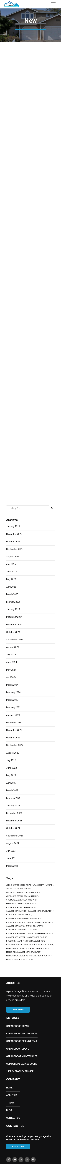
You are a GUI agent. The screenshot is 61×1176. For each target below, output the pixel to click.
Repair (17, 339)
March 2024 (12, 685)
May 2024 (11, 670)
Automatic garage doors (18, 889)
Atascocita (38, 885)
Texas (30, 960)
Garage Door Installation (21, 1033)
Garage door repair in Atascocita (21, 930)
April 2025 (11, 587)
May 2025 (11, 579)
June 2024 (11, 662)
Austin (49, 885)
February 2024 (13, 692)
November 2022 (14, 730)
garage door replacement (39, 934)
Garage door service (15, 937)
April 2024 (11, 677)
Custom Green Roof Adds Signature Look (27, 135)
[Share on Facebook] (8, 101)
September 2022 (14, 745)
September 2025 (14, 549)
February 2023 (13, 707)
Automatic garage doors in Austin (22, 892)
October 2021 (13, 828)
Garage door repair (34, 926)
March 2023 (12, 700)
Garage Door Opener (18, 1049)
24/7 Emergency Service (19, 1071)
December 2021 (14, 813)
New (35, 57)
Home (9, 1087)
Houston (10, 941)
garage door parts (15, 926)
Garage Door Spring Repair (22, 1041)
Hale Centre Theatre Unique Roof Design (27, 260)
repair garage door (15, 948)
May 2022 (11, 775)
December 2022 (14, 722)
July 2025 (11, 564)
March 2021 (12, 866)
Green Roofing (14, 119)
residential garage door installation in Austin (28, 956)
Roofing (18, 245)
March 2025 (12, 594)
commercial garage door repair (21, 900)
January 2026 (13, 526)
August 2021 (12, 843)
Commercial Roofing (17, 57)
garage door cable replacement (21, 908)
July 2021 (11, 851)
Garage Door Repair (17, 1026)
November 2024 (14, 624)
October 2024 (13, 632)
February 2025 (13, 602)
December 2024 (14, 617)
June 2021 (11, 858)
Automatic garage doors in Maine (22, 896)
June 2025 (11, 571)
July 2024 (11, 654)
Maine (19, 941)
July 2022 (11, 760)
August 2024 (12, 647)
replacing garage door (36, 948)
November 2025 (14, 534)
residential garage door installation (23, 952)
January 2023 (13, 715)
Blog (9, 1110)
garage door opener (15, 922)
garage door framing (16, 911)
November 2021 (14, 820)
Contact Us (13, 1118)
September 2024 (14, 639)
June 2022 (11, 768)
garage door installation (40, 911)
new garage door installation (38, 945)
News (11, 1102)
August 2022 (12, 753)
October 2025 (13, 541)
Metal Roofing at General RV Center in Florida (29, 72)
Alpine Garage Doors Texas (18, 885)
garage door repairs (15, 934)
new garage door (14, 945)
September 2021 (14, 835)
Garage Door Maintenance (18, 915)
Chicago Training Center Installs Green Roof (29, 355)
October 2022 (13, 737)
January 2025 (13, 609)
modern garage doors (35, 941)
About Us (11, 1095)
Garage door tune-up (37, 937)
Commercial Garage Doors (21, 1064)
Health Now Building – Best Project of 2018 (28, 198)
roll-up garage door (15, 960)
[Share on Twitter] (14, 101)
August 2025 (12, 556)
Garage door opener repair (39, 922)
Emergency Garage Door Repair (20, 904)
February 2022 (13, 798)
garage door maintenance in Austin (23, 919)
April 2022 (11, 783)
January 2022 (13, 805)
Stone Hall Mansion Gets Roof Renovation (29, 469)
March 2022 (12, 790)
